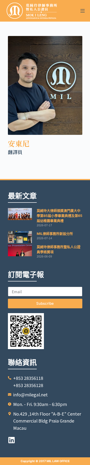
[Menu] (82, 11)
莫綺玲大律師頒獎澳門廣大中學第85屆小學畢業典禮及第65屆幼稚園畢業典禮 (59, 216)
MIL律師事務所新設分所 (55, 234)
